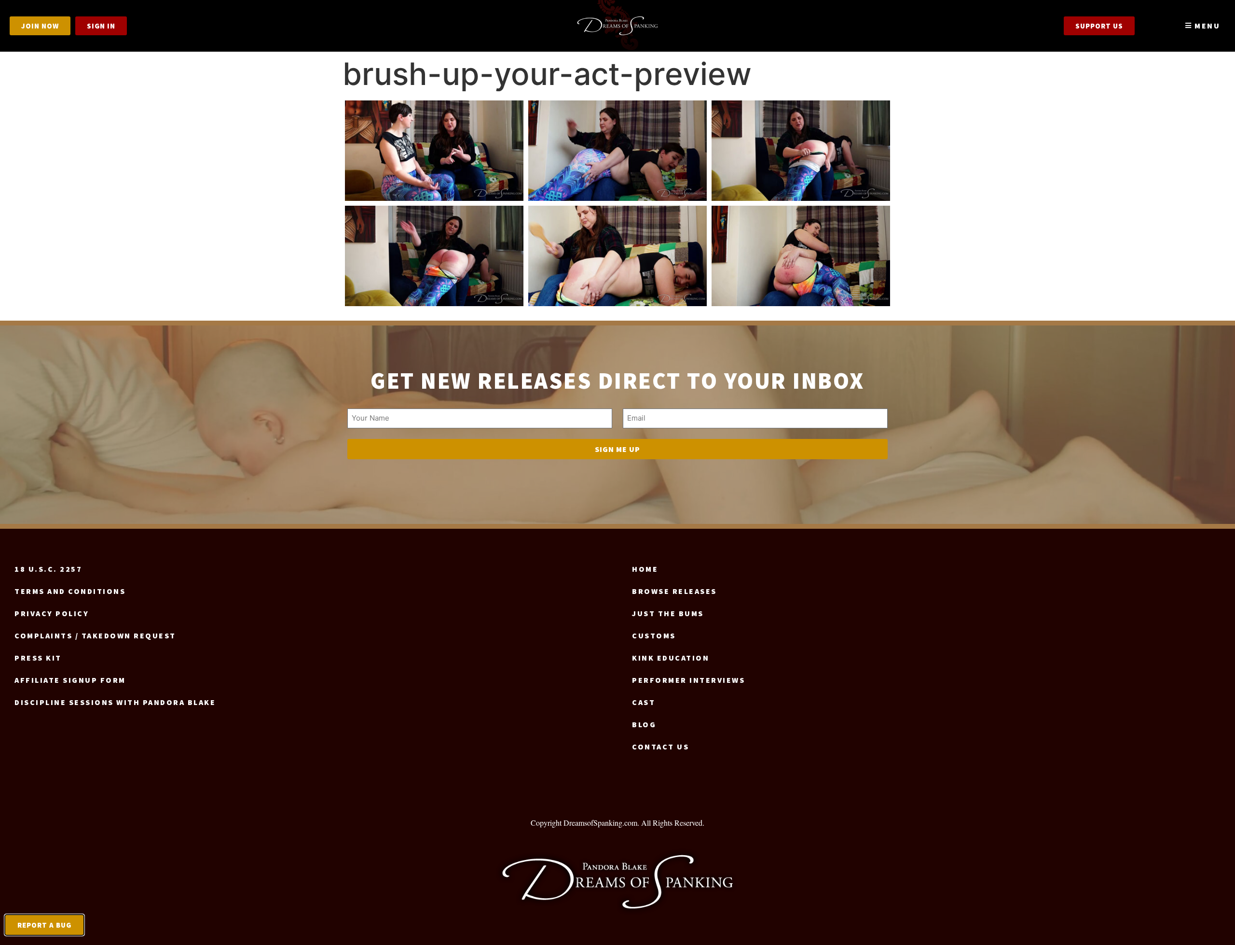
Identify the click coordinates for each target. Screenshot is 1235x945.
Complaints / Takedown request (95, 635)
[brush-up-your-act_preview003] (801, 150)
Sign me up (617, 449)
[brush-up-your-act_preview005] (617, 256)
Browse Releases (674, 591)
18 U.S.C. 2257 (48, 569)
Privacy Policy (51, 613)
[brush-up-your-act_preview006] (801, 256)
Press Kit (38, 658)
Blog (644, 724)
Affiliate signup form (70, 680)
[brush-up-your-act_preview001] (434, 150)
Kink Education (670, 658)
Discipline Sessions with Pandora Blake (115, 702)
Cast (643, 702)
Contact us (660, 746)
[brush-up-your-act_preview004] (434, 256)
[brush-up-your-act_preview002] (617, 150)
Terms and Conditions (69, 591)
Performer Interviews (688, 680)
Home (645, 569)
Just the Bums (668, 613)
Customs (654, 635)
